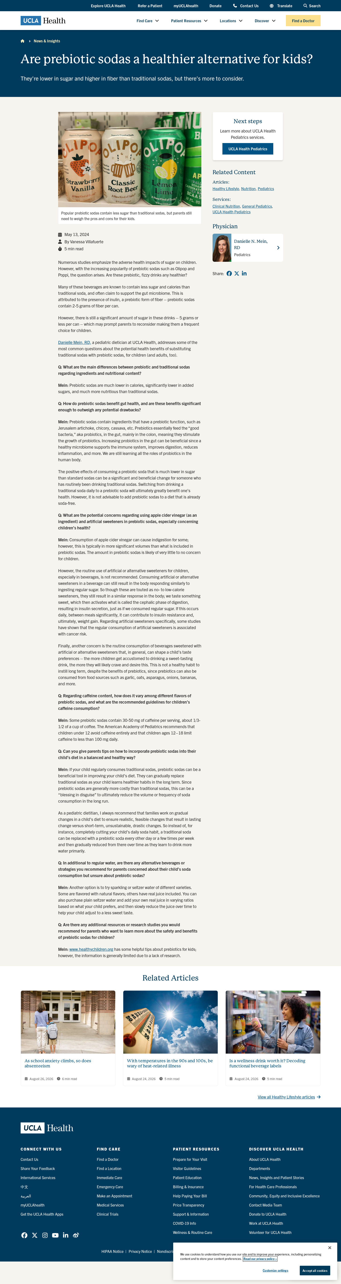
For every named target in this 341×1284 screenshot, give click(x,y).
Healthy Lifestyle (226, 188)
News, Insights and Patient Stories (276, 1177)
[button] (109, 6)
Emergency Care (110, 1186)
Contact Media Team (265, 1205)
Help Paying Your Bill (190, 1195)
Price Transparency (188, 1205)
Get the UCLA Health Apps (42, 1214)
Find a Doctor (303, 20)
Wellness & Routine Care (192, 1232)
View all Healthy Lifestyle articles (286, 1097)
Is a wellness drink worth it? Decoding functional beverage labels (267, 1063)
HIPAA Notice (112, 1251)
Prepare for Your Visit (190, 1159)
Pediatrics (266, 188)
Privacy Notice (140, 1251)
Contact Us (249, 5)
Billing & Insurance (188, 1186)
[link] (229, 273)
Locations (228, 20)
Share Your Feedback (38, 1168)
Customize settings (275, 1270)
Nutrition (248, 188)
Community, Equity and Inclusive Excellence (284, 1195)
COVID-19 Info (184, 1223)
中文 (24, 1186)
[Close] (330, 1248)
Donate (215, 5)
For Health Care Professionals (273, 1186)
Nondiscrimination (172, 1251)
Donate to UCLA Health (267, 1214)
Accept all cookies (315, 1271)
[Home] (22, 41)
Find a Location (109, 1168)
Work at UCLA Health (266, 1223)
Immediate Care (109, 1177)
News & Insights (47, 40)
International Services (38, 1177)
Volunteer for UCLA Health (270, 1232)
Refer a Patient (150, 5)
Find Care (144, 20)
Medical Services (110, 1205)
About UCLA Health (265, 1159)
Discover (262, 20)
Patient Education (187, 1177)
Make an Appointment (114, 1195)
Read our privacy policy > (260, 1259)
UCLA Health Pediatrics (232, 211)
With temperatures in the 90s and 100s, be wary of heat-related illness (170, 1063)
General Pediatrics (257, 206)
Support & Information (191, 1214)
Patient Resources (186, 20)
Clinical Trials (107, 1214)
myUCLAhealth (186, 5)
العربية (26, 1195)
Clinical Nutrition (226, 206)
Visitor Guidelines (187, 1168)
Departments (259, 1168)
